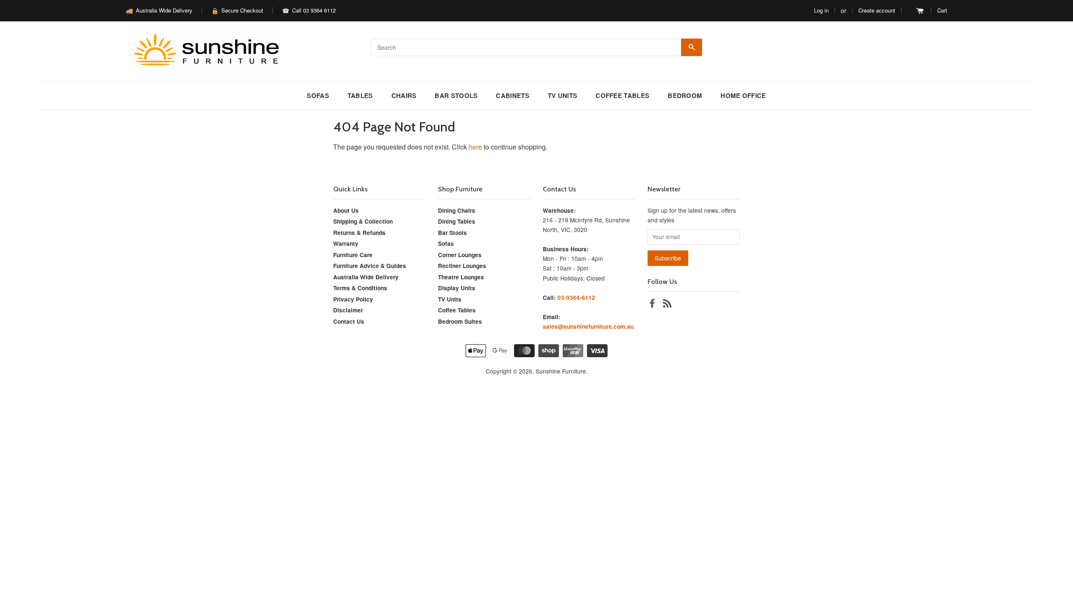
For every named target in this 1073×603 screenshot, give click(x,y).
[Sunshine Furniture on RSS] (667, 304)
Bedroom (685, 95)
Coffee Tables (622, 95)
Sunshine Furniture (561, 371)
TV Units (562, 95)
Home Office (743, 95)
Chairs (404, 95)
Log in (821, 10)
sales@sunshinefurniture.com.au (588, 326)
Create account (876, 10)
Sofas (318, 95)
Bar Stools (456, 95)
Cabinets (512, 95)
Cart (942, 10)
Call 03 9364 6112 (314, 10)
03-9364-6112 (576, 298)
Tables (360, 95)
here (475, 147)
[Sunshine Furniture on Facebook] (652, 304)
